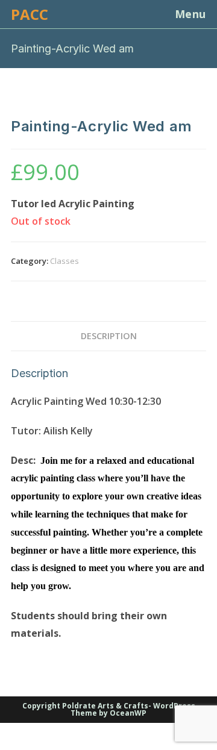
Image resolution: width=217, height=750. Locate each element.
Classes (64, 260)
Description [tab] (109, 336)
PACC (29, 14)
